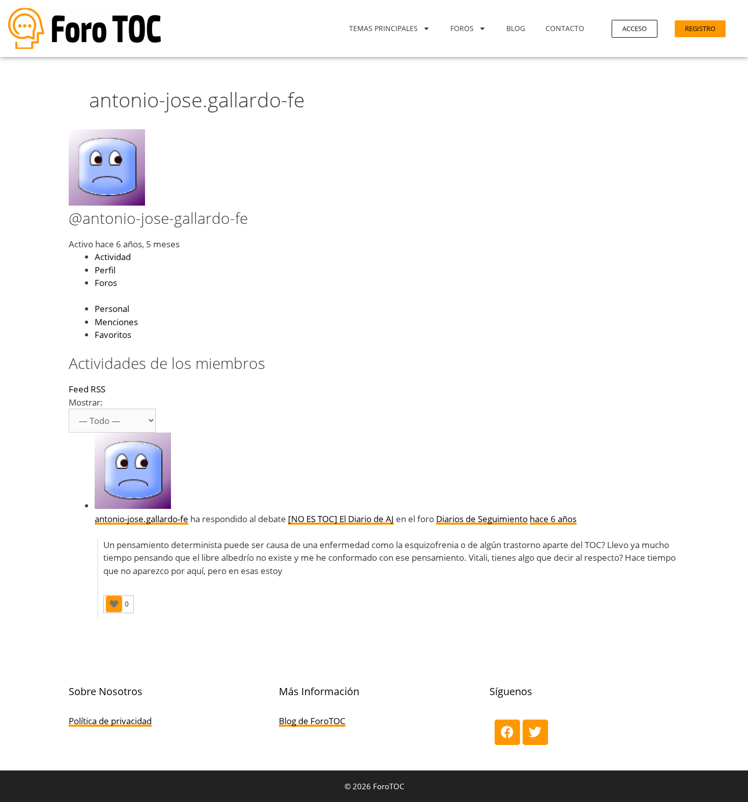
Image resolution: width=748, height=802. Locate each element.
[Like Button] (114, 604)
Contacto (564, 28)
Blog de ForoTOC (312, 721)
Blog (515, 28)
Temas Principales (383, 28)
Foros (462, 28)
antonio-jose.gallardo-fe (141, 519)
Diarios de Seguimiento (482, 519)
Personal (112, 308)
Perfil (105, 270)
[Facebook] (507, 732)
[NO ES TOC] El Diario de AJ (341, 519)
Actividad (113, 257)
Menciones (116, 322)
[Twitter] (535, 732)
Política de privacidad (110, 721)
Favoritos (113, 334)
